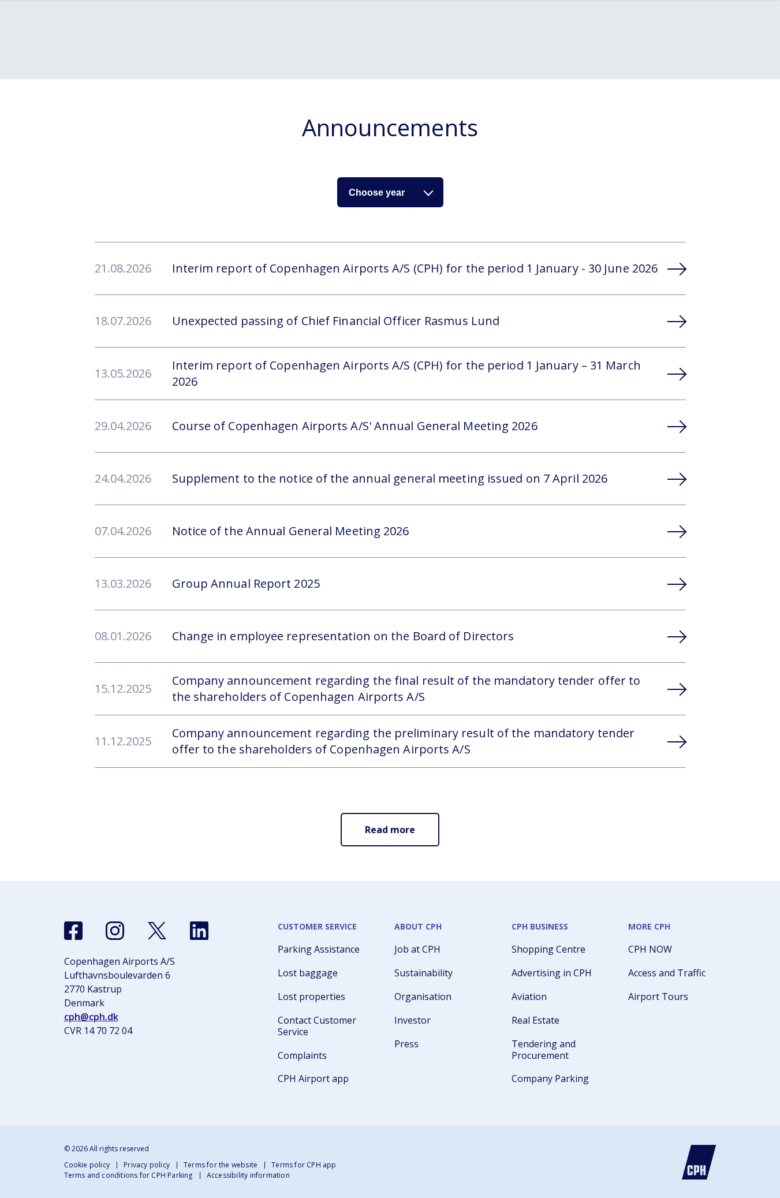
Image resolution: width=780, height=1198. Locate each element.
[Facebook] (73, 930)
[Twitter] (157, 930)
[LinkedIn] (199, 930)
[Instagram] (115, 930)
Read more (390, 829)
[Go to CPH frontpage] (699, 1162)
